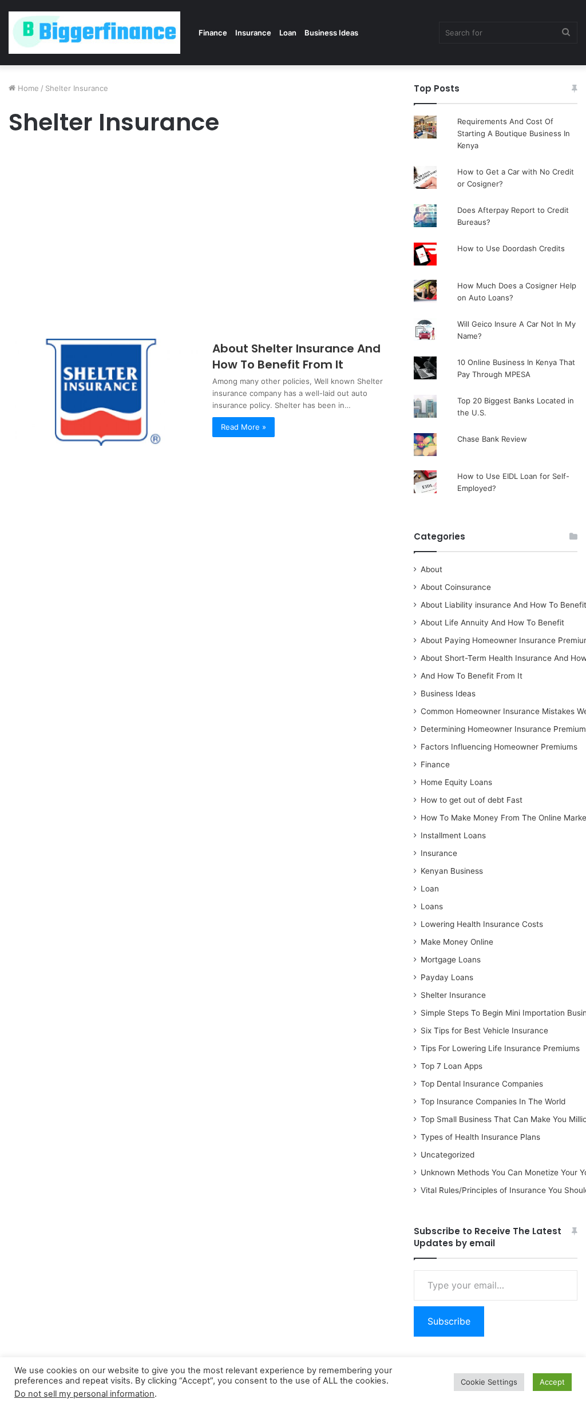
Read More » (243, 426)
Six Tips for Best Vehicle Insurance (484, 1030)
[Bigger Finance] (94, 32)
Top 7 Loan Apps (451, 1066)
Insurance (253, 32)
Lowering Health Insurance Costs (482, 924)
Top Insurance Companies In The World (493, 1101)
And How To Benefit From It (471, 675)
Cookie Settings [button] (489, 1381)
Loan (287, 32)
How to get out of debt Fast (471, 799)
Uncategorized (447, 1154)
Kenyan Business (452, 870)
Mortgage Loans (451, 959)
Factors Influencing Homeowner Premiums (499, 746)
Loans (432, 906)
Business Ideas (331, 32)
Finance (213, 32)
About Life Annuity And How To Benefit (492, 622)
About (431, 569)
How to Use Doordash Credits (511, 248)
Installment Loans (453, 835)
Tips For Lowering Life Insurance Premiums (500, 1048)
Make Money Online (457, 941)
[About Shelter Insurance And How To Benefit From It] (103, 392)
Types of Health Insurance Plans (480, 1137)
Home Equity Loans (456, 782)
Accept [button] (552, 1381)
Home (27, 88)
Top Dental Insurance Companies (482, 1083)
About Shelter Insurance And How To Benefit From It (296, 356)
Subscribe (448, 1321)
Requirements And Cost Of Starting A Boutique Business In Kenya (513, 133)
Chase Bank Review (492, 438)
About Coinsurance (456, 587)
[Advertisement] (198, 240)
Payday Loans (447, 977)
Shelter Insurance (453, 995)
